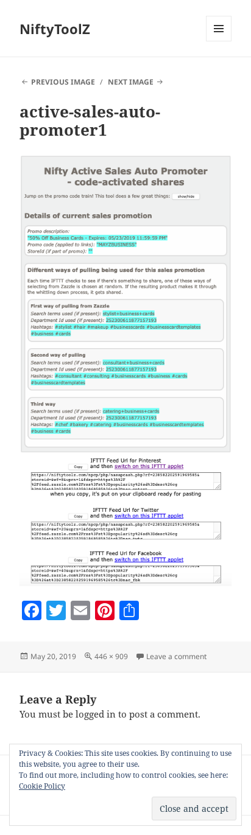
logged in (96, 714)
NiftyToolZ (54, 28)
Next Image (131, 82)
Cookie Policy (42, 786)
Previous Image (63, 82)
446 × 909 (111, 656)
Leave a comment (176, 656)
